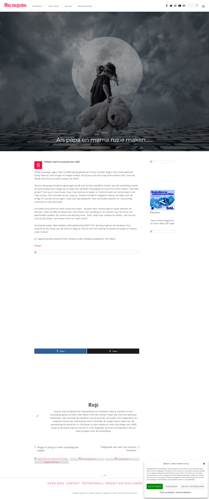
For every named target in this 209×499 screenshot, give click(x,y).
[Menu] (203, 6)
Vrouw (104, 132)
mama (187, 15)
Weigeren (171, 486)
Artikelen (37, 6)
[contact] (184, 5)
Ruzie (198, 15)
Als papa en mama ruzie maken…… (104, 139)
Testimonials (93, 483)
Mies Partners (56, 459)
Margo (12, 16)
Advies (68, 6)
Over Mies (53, 6)
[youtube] (180, 5)
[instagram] (175, 5)
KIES (177, 15)
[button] (204, 463)
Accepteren (154, 486)
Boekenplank (85, 6)
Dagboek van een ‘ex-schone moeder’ (119, 449)
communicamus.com (127, 493)
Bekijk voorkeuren (193, 486)
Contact (73, 483)
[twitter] (171, 5)
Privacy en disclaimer (167, 492)
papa (193, 15)
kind (182, 15)
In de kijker (45, 459)
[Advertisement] (87, 377)
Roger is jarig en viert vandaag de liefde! (57, 449)
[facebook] (167, 5)
